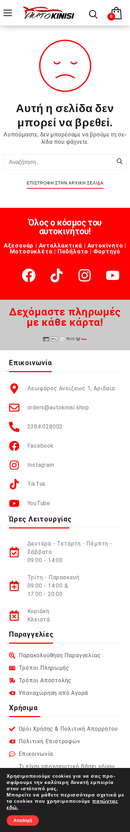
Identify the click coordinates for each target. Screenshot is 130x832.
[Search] (120, 162)
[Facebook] (29, 275)
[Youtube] (113, 275)
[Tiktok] (56, 275)
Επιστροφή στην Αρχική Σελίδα (65, 183)
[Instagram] (84, 275)
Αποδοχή (23, 820)
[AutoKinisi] (49, 12)
